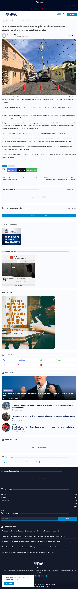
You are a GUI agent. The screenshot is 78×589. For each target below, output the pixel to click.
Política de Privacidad (49, 584)
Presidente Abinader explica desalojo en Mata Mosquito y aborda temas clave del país (30, 531)
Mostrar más (69, 189)
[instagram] (31, 8)
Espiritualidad (23, 462)
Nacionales (44, 462)
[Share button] (39, 170)
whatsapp (59, 360)
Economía (15, 21)
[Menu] (2, 14)
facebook (22, 360)
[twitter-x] (39, 8)
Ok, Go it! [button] (9, 583)
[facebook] (35, 8)
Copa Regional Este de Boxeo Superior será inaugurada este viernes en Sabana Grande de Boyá (43, 428)
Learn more (14, 579)
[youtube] (42, 8)
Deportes (5, 462)
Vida (50, 462)
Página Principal (6, 21)
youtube (59, 365)
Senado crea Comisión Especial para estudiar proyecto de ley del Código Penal (28, 552)
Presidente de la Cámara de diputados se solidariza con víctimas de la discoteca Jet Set (43, 417)
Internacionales (33, 462)
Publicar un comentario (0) (39, 215)
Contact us (37, 584)
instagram (21, 365)
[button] (59, 14)
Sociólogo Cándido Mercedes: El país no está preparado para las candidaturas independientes (42, 406)
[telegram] (46, 8)
